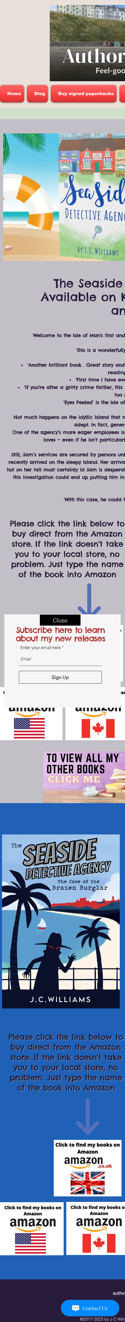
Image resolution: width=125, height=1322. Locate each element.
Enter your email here (40, 647)
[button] (60, 620)
